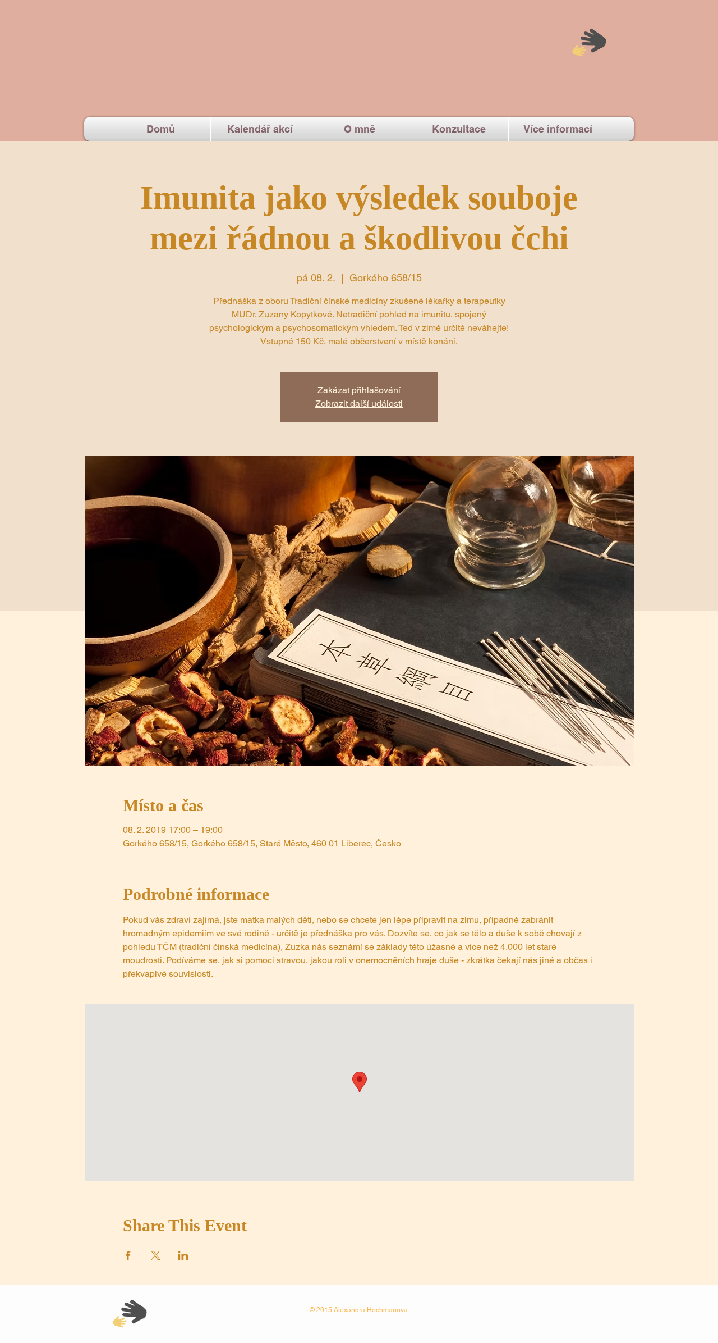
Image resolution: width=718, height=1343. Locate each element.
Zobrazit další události (359, 403)
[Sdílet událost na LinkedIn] (183, 1255)
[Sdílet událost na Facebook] (128, 1255)
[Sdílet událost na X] (155, 1255)
